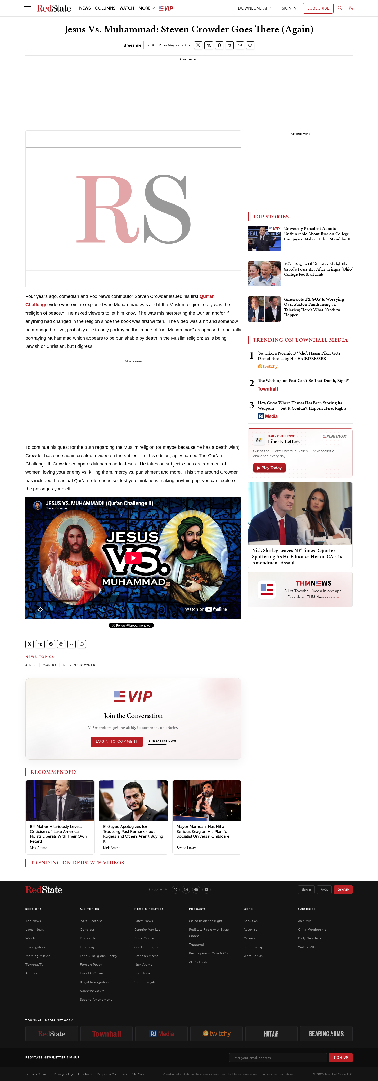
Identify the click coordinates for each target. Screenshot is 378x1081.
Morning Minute (37, 956)
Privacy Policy (63, 1074)
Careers (249, 938)
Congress (87, 929)
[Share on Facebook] (219, 45)
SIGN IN (289, 8)
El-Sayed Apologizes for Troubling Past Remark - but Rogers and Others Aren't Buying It (133, 834)
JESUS (30, 665)
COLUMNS (105, 8)
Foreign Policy (91, 964)
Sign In (306, 889)
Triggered (196, 944)
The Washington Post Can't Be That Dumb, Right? (303, 380)
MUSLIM (49, 665)
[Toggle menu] (27, 8)
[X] (176, 890)
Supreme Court (92, 991)
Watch (30, 938)
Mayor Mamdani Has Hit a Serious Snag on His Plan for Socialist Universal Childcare (203, 831)
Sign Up (341, 1057)
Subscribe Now (162, 741)
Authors (31, 973)
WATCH (127, 8)
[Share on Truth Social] (208, 45)
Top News (33, 921)
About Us (251, 921)
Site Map (138, 1074)
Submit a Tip (253, 947)
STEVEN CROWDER (79, 665)
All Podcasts (198, 962)
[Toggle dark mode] (351, 8)
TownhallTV (34, 964)
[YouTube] (206, 890)
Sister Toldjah (144, 982)
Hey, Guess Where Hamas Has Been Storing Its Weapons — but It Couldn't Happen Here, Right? (302, 405)
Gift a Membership (312, 929)
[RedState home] (43, 889)
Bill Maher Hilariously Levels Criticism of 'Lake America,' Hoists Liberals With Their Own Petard (58, 834)
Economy (87, 947)
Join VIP (343, 889)
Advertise (250, 929)
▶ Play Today (269, 467)
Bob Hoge (142, 973)
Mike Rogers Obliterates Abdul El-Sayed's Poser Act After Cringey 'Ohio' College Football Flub (318, 269)
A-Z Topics (89, 909)
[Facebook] (196, 890)
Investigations (36, 947)
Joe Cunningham (147, 947)
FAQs (324, 889)
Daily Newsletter (310, 938)
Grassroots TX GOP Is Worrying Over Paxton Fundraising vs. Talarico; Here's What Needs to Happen (314, 307)
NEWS (85, 8)
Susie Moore (144, 938)
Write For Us (253, 956)
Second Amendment (96, 999)
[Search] (340, 8)
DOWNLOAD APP (254, 8)
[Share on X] (198, 45)
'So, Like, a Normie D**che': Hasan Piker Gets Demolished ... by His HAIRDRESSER (299, 355)
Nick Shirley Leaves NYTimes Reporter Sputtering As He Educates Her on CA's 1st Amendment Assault (298, 556)
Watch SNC (307, 947)
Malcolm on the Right (205, 921)
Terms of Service (37, 1074)
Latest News (34, 929)
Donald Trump (91, 938)
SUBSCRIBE (318, 8)
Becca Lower (186, 848)
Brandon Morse (146, 956)
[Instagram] (186, 890)
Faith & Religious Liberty (98, 956)
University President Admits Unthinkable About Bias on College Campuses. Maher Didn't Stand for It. (318, 234)
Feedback (85, 1074)
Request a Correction (112, 1074)
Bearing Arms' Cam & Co (208, 953)
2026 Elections (91, 921)
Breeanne (132, 45)
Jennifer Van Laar (148, 929)
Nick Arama (38, 848)
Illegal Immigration (94, 982)
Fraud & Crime (91, 973)
